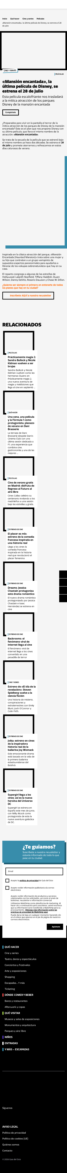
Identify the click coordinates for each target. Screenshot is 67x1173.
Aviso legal (10, 1126)
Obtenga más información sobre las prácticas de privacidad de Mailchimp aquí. (34, 911)
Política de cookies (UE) (15, 1138)
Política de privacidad (14, 1132)
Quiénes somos (10, 1144)
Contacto (7, 1150)
